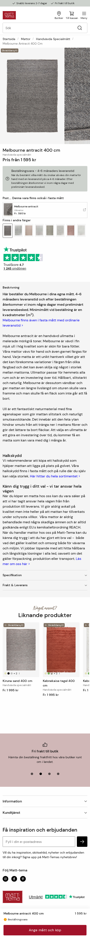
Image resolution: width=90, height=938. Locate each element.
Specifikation (12, 575)
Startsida (9, 39)
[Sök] (79, 28)
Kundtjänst (11, 812)
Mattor (25, 39)
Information (12, 801)
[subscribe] (82, 841)
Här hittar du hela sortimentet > (55, 476)
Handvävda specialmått (53, 39)
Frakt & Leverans (15, 585)
